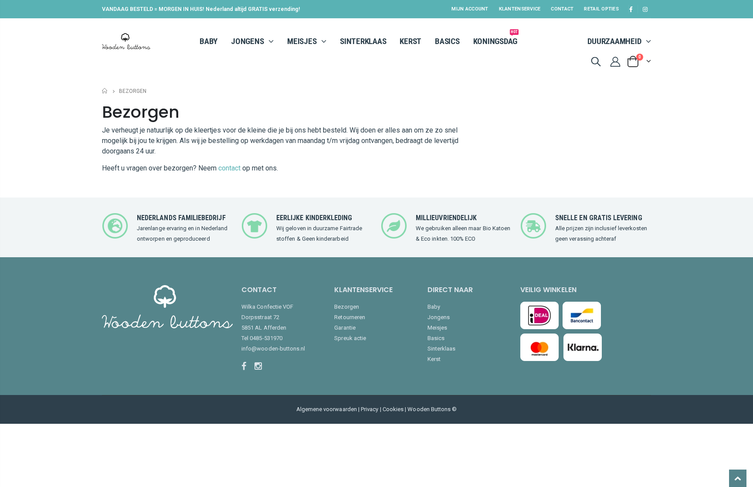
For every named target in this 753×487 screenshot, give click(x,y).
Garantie (345, 327)
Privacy (369, 409)
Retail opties (601, 9)
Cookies (393, 409)
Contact (562, 9)
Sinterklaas (441, 348)
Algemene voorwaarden (326, 409)
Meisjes (437, 327)
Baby (433, 306)
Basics (435, 338)
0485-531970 (266, 338)
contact (229, 168)
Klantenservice (520, 9)
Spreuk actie (350, 338)
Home (105, 91)
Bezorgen (346, 306)
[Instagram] (259, 366)
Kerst (434, 359)
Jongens (438, 317)
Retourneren (349, 317)
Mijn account (469, 9)
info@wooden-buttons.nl (273, 348)
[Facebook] (246, 366)
